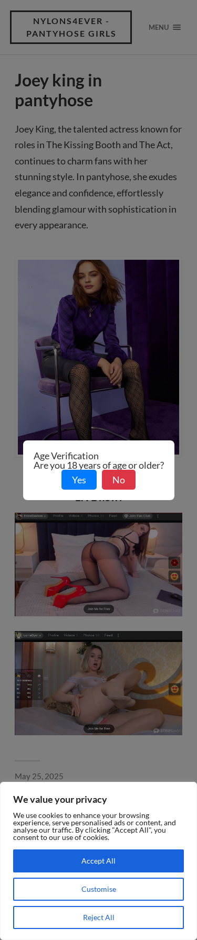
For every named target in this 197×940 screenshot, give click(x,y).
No (118, 479)
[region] (98, 861)
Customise (98, 888)
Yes (79, 479)
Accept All (98, 860)
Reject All (99, 917)
